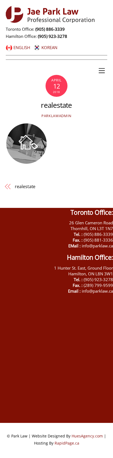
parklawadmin (56, 115)
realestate (56, 105)
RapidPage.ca (67, 443)
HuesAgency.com (87, 436)
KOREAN (48, 47)
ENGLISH (21, 47)
